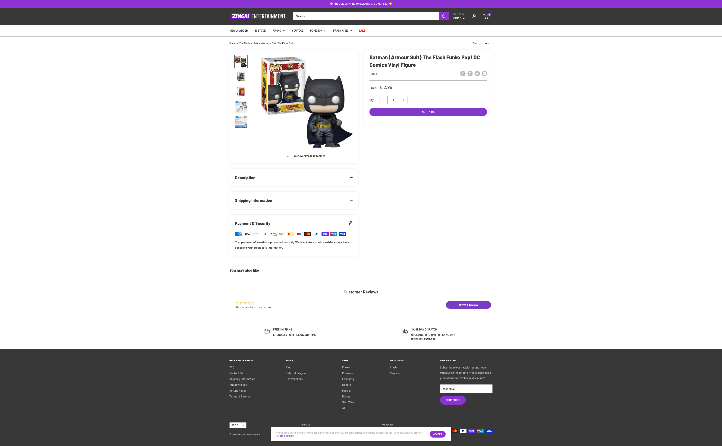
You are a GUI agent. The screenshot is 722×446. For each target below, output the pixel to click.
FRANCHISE (340, 30)
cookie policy (286, 435)
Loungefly (348, 379)
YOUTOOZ (297, 30)
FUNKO (276, 30)
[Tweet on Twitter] (477, 73)
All (344, 408)
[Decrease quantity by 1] (383, 100)
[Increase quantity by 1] (403, 100)
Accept (437, 434)
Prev (475, 43)
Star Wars (348, 402)
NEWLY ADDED (238, 30)
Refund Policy (237, 390)
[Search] (444, 16)
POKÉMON (316, 30)
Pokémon (347, 373)
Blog (288, 367)
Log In (393, 367)
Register (395, 373)
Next (487, 43)
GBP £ (234, 425)
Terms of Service (239, 396)
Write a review (468, 305)
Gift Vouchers (294, 379)
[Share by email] (484, 73)
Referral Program (296, 373)
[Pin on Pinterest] (470, 73)
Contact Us (236, 373)
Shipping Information (242, 379)
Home (232, 43)
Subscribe (453, 400)
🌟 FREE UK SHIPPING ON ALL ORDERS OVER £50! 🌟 (361, 3)
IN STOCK (260, 30)
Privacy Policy (238, 384)
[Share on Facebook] (463, 73)
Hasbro (346, 384)
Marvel (346, 390)
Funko (373, 73)
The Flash (244, 43)
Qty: (372, 100)
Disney (346, 396)
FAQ (231, 367)
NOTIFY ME (428, 111)
